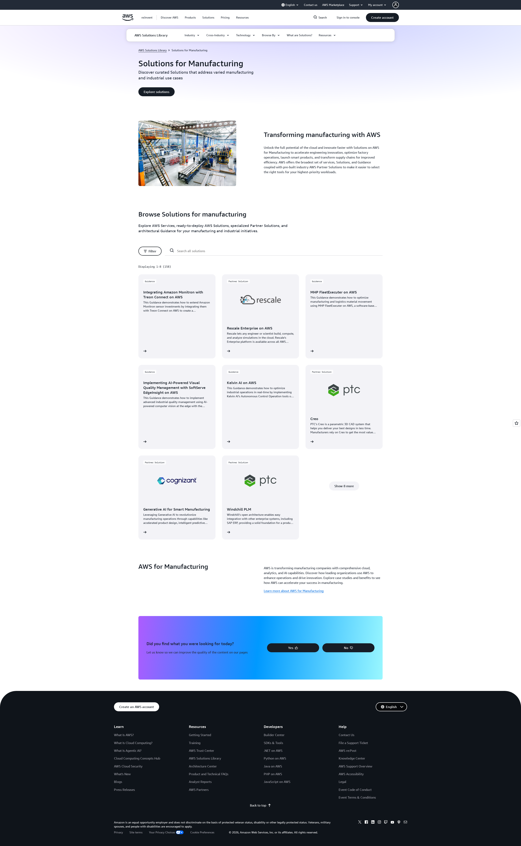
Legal (342, 782)
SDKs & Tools (273, 743)
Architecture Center (203, 766)
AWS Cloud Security (128, 766)
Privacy (118, 832)
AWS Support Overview (355, 766)
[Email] (405, 822)
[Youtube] (392, 822)
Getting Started (200, 735)
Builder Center (274, 735)
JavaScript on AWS (277, 782)
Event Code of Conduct (355, 790)
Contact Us (346, 735)
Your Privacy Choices (162, 832)
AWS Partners (199, 790)
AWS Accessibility (351, 774)
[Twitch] (385, 822)
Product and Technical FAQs (208, 774)
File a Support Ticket (353, 743)
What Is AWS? (124, 735)
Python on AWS (275, 758)
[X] (359, 822)
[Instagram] (379, 822)
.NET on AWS (273, 751)
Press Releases (124, 790)
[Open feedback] (516, 423)
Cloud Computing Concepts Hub (137, 758)
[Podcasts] (399, 822)
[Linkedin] (372, 822)
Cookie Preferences (202, 832)
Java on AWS (273, 766)
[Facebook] (366, 822)
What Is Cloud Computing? (133, 743)
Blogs (118, 782)
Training (194, 743)
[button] (170, 17)
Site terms (135, 832)
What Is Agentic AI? (127, 751)
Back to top (258, 805)
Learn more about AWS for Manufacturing (294, 591)
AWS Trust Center (201, 751)
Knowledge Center (352, 758)
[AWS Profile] (395, 5)
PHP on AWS (273, 774)
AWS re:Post (347, 751)
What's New (122, 774)
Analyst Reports (200, 782)
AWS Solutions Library (152, 50)
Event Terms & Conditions (357, 797)
